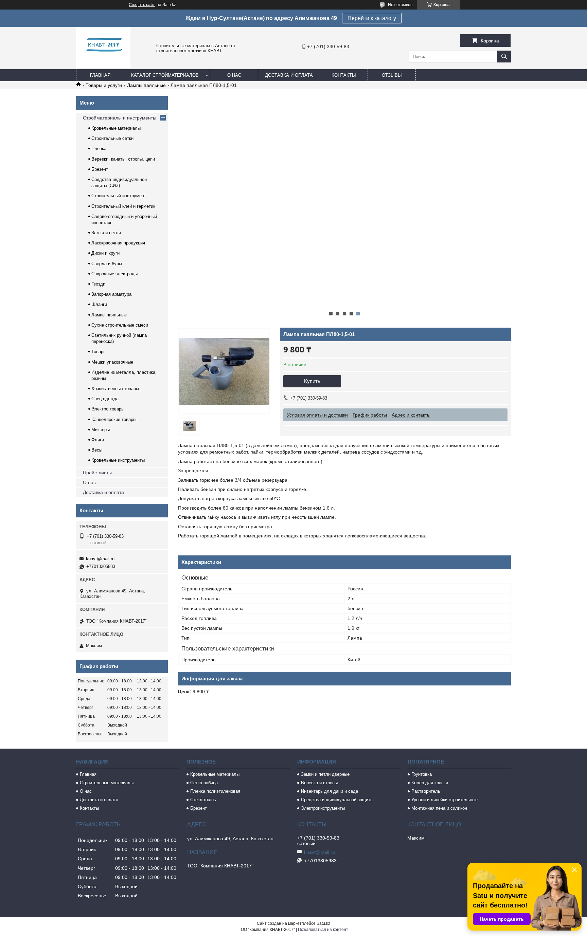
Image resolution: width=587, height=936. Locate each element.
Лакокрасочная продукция (118, 242)
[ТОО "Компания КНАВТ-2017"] (103, 66)
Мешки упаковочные (112, 362)
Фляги (97, 439)
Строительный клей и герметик (123, 206)
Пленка (98, 148)
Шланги (99, 304)
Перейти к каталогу (372, 18)
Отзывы (392, 75)
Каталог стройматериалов (165, 75)
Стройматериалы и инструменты (119, 118)
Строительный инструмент (118, 195)
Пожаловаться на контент (323, 929)
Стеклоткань (203, 799)
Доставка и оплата (289, 75)
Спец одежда (105, 398)
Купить (312, 381)
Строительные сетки (112, 138)
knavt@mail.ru (100, 558)
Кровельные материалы (116, 128)
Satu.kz (323, 923)
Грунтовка (421, 774)
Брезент (99, 169)
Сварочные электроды (114, 273)
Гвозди (98, 284)
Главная (100, 75)
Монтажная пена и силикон (439, 808)
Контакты (344, 75)
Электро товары (107, 408)
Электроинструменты (323, 808)
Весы (96, 450)
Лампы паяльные (146, 85)
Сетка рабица (204, 782)
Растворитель (425, 791)
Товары (98, 351)
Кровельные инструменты (118, 460)
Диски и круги (105, 253)
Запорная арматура (111, 294)
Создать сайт (142, 4)
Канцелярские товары (113, 419)
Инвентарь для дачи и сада (329, 791)
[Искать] (504, 56)
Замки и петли (106, 232)
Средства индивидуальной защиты (337, 799)
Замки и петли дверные (325, 774)
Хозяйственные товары (115, 388)
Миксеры (100, 429)
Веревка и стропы (319, 782)
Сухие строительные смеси (119, 325)
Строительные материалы (107, 782)
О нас (234, 75)
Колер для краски (429, 782)
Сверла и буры (106, 263)
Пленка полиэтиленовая (215, 791)
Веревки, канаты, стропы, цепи (123, 159)
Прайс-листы (97, 472)
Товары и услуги (104, 85)
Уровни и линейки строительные (444, 799)
